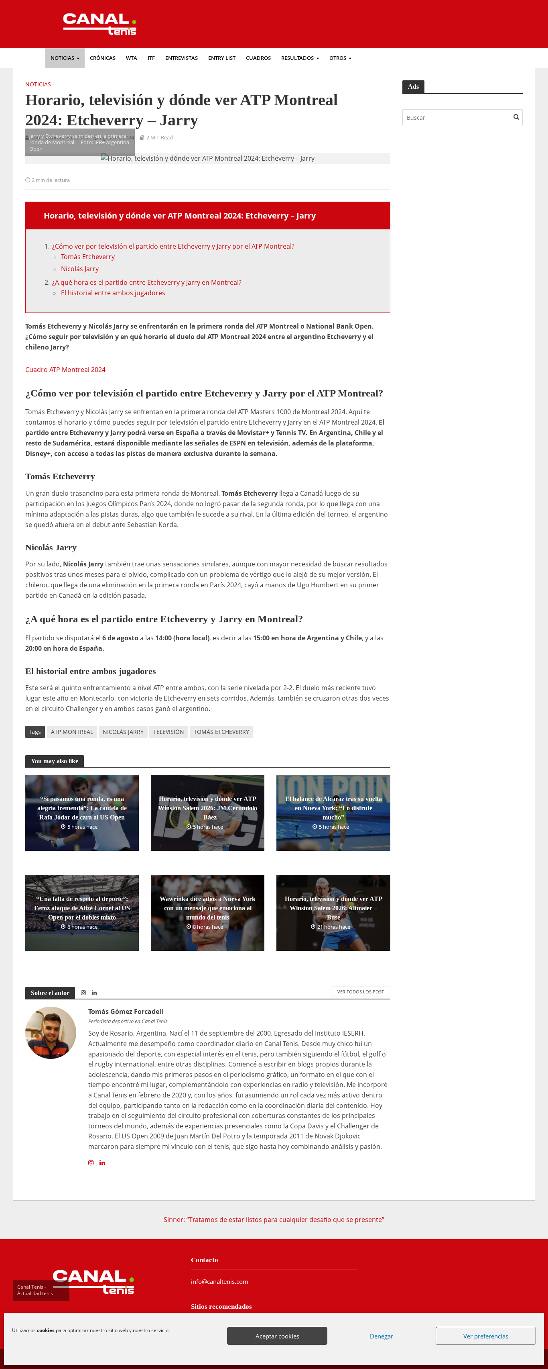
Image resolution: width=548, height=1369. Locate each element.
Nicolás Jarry (80, 268)
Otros (337, 58)
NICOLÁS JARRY (123, 732)
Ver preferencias (485, 1336)
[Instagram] (91, 1163)
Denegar (381, 1336)
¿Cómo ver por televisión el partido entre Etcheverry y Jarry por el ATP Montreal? (173, 246)
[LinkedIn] (102, 1163)
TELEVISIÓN (168, 732)
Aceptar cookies (277, 1336)
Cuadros (258, 58)
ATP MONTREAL (72, 732)
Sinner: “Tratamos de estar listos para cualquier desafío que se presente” (274, 1219)
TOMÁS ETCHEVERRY (221, 732)
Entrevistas (181, 58)
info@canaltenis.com (219, 1281)
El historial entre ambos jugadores (113, 292)
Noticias (62, 58)
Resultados (297, 58)
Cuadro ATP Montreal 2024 (65, 369)
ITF (151, 58)
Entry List (221, 58)
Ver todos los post (360, 992)
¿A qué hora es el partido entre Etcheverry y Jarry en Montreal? (147, 282)
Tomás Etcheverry (88, 256)
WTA (131, 58)
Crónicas (103, 58)
